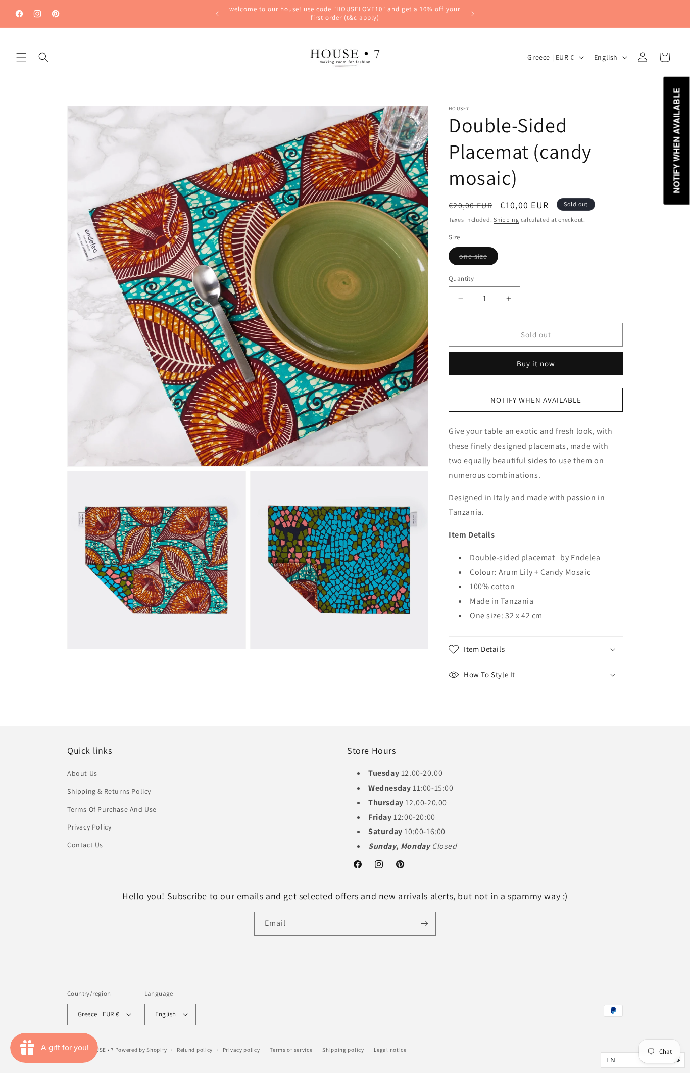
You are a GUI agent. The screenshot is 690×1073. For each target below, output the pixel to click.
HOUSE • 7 (101, 1049)
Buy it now (536, 363)
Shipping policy (343, 1049)
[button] (21, 57)
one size (478, 258)
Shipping (506, 219)
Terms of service (291, 1049)
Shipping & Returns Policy (109, 791)
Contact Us (85, 844)
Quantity (461, 278)
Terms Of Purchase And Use (112, 809)
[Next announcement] (473, 13)
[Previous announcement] (217, 13)
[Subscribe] (424, 924)
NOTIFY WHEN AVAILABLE (535, 400)
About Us (82, 773)
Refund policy (195, 1049)
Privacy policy (241, 1049)
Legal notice (390, 1049)
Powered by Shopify (141, 1049)
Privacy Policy (89, 827)
